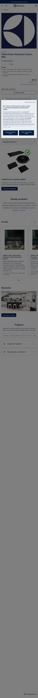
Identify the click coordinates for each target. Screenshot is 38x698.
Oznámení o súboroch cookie (14, 125)
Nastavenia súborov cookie (10, 132)
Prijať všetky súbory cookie (26, 132)
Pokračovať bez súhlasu (30, 102)
